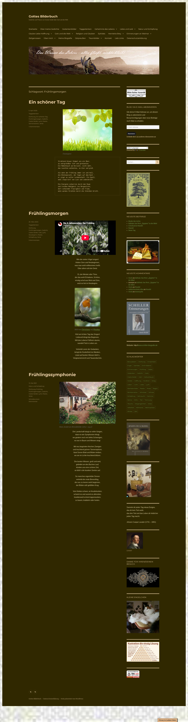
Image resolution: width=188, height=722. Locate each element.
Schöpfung (33, 237)
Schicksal (143, 392)
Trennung (148, 400)
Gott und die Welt (62, 34)
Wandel (131, 228)
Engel (129, 365)
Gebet (150, 369)
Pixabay (96, 329)
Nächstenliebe (132, 388)
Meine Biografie (65, 38)
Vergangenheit (140, 404)
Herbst (129, 381)
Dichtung (32, 117)
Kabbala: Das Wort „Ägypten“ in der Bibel (142, 223)
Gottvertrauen (149, 377)
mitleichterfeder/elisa (136, 289)
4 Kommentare (34, 126)
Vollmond (139, 407)
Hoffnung (137, 381)
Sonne (129, 400)
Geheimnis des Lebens (105, 29)
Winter (129, 411)
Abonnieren (131, 134)
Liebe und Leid (126, 29)
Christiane (86, 329)
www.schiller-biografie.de (147, 345)
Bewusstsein (131, 362)
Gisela (130, 278)
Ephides (101, 34)
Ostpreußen (80, 38)
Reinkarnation (132, 392)
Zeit (135, 411)
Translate (142, 150)
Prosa (149, 388)
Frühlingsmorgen (35, 119)
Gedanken (131, 373)
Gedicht (45, 119)
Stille (136, 400)
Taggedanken (85, 29)
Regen (155, 388)
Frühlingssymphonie (52, 374)
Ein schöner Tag (47, 102)
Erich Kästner (146, 365)
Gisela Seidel (33, 121)
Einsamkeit (152, 362)
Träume (130, 404)
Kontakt (108, 38)
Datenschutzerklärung (137, 38)
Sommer (150, 396)
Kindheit (146, 381)
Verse (41, 123)
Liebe (142, 384)
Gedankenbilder (69, 29)
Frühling (39, 389)
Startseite (33, 29)
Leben (129, 384)
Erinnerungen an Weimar (138, 34)
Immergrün (139, 292)
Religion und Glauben (85, 34)
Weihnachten (150, 407)
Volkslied (130, 407)
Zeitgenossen (35, 38)
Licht (136, 384)
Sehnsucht (141, 396)
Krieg (154, 381)
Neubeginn (33, 235)
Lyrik (40, 121)
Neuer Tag (131, 230)
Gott (40, 232)
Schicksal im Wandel (135, 226)
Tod (141, 400)
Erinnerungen (132, 369)
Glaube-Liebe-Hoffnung (39, 34)
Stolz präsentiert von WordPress (72, 699)
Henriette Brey (114, 34)
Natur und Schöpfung (148, 29)
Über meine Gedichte (49, 29)
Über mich (48, 38)
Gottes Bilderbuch (43, 16)
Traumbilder (94, 38)
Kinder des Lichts (134, 221)
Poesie (45, 121)
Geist (147, 373)
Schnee (151, 392)
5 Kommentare (34, 240)
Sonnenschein (34, 123)
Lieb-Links (119, 38)
